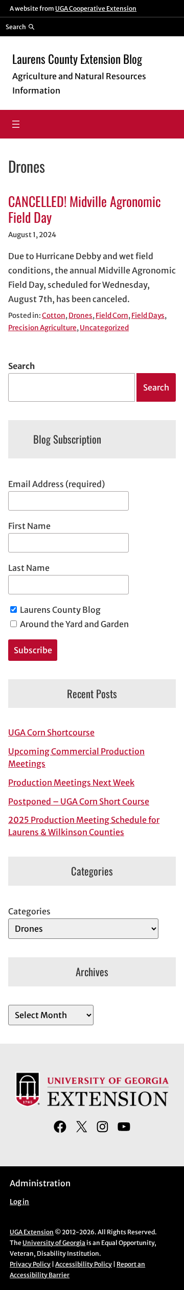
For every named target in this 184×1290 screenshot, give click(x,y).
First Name (29, 526)
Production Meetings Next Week (71, 782)
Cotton (53, 315)
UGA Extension (32, 1232)
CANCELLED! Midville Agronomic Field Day (84, 209)
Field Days (148, 315)
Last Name (29, 568)
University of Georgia (53, 1243)
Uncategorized (104, 328)
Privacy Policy (30, 1264)
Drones (80, 315)
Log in (19, 1201)
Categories (29, 911)
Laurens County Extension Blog (77, 58)
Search (21, 366)
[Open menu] (16, 124)
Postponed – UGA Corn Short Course (78, 801)
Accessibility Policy (83, 1264)
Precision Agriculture (42, 328)
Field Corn (112, 315)
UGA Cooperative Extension (95, 8)
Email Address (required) (56, 484)
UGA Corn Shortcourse (51, 732)
